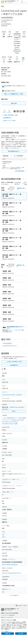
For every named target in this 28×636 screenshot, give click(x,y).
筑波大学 (12, 407)
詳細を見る (23, 59)
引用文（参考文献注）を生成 (11, 115)
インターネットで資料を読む (8, 615)
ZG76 (3, 537)
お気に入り (4, 112)
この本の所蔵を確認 (19, 171)
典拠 (13, 411)
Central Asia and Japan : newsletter (12, 395)
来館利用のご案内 (20, 188)
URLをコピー (9, 112)
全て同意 (21, 633)
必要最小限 (7, 633)
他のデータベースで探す (10, 120)
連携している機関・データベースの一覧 (15, 139)
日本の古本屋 (7, 343)
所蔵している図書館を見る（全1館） (14, 94)
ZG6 (3, 534)
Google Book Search (9, 345)
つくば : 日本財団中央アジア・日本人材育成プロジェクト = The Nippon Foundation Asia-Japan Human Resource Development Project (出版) (14, 420)
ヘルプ (10, 148)
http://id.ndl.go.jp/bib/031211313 (11, 573)
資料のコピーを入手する (7, 617)
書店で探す (14, 103)
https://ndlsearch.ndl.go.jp (9, 564)
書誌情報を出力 (7, 117)
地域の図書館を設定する (13, 151)
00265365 (5, 409)
